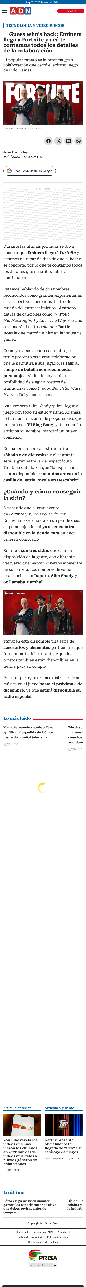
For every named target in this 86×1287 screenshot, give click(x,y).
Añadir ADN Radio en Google (33, 171)
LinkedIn (68, 141)
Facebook (48, 141)
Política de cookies (58, 1237)
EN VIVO (71, 11)
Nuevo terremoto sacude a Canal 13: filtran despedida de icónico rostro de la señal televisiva (29, 732)
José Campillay (15, 152)
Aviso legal (64, 1232)
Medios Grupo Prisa (43, 1265)
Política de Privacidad (29, 1237)
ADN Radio (20, 11)
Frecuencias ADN (43, 1232)
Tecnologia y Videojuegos (35, 25)
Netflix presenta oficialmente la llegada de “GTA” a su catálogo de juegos (64, 1146)
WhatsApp (78, 141)
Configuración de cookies (43, 1242)
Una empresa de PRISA (43, 1255)
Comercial (22, 1232)
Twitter (58, 141)
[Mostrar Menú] (4, 10)
